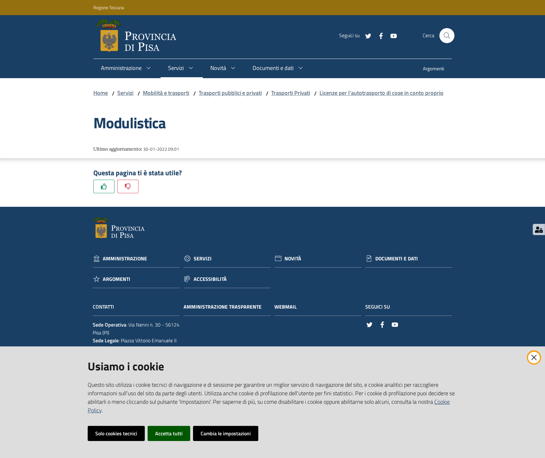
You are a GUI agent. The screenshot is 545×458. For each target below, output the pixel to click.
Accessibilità (210, 279)
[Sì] (103, 186)
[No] (127, 186)
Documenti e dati (396, 258)
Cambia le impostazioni (226, 433)
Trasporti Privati (290, 93)
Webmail (285, 306)
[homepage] (139, 36)
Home (100, 93)
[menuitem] (433, 69)
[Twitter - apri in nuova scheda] (366, 35)
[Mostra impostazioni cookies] (539, 229)
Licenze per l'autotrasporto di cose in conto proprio (381, 93)
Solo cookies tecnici (116, 433)
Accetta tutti (169, 433)
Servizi (125, 93)
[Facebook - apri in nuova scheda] (378, 35)
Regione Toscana (108, 7)
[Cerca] (446, 35)
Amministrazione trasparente (222, 306)
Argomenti (116, 279)
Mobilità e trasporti (166, 93)
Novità (292, 258)
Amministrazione (125, 258)
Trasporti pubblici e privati (230, 93)
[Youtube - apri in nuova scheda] (391, 35)
